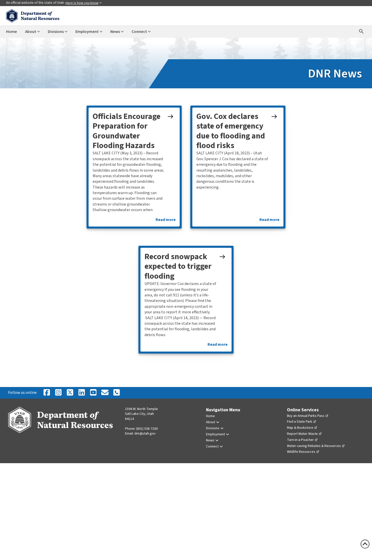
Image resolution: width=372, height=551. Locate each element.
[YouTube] (93, 393)
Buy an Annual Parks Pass (305, 415)
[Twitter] (70, 393)
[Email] (105, 393)
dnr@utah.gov (145, 433)
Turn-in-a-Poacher (300, 439)
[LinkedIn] (81, 393)
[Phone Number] (116, 393)
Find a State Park (299, 421)
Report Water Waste (302, 433)
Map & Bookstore (300, 427)
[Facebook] (46, 393)
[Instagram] (58, 393)
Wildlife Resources (301, 451)
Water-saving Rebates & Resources (314, 445)
